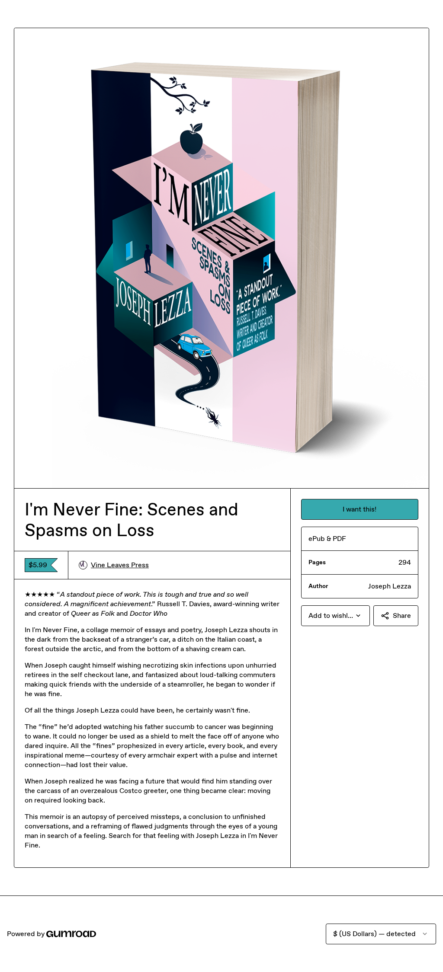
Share (402, 615)
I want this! (359, 509)
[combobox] (335, 615)
